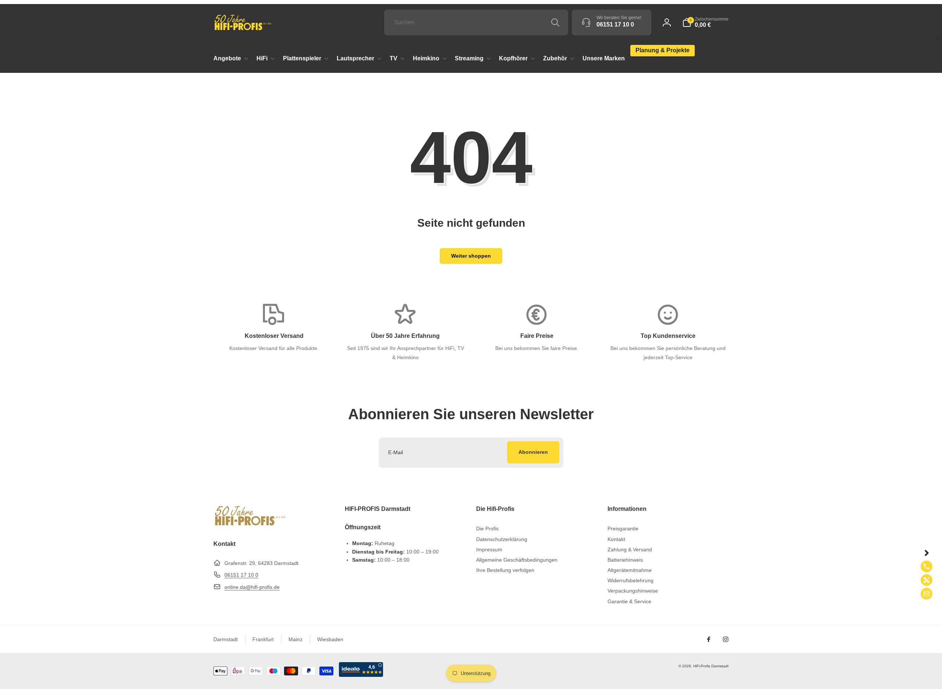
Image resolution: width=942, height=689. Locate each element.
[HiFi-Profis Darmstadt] (250, 525)
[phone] (926, 566)
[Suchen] (555, 22)
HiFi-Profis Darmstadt (711, 666)
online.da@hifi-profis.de (252, 587)
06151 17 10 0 (241, 575)
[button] (705, 22)
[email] (926, 594)
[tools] (926, 580)
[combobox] (476, 22)
